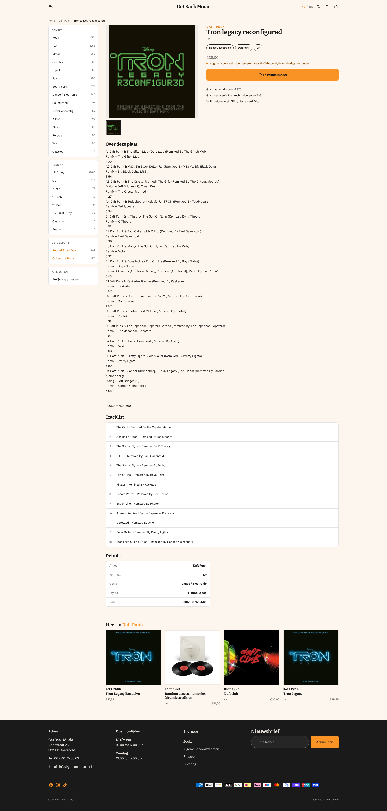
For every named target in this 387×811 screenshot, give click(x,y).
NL (303, 6)
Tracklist (115, 417)
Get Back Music (66, 799)
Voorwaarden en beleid (325, 799)
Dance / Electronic (220, 47)
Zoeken (188, 741)
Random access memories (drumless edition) (185, 696)
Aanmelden (324, 742)
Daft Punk (64, 20)
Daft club (231, 694)
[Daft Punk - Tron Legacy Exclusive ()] (133, 657)
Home (51, 20)
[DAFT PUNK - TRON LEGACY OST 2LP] (311, 657)
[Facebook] (50, 785)
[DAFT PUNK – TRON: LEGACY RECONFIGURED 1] (113, 127)
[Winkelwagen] (335, 6)
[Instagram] (57, 785)
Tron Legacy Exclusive (123, 694)
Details (113, 556)
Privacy (189, 756)
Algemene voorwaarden (201, 749)
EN (311, 6)
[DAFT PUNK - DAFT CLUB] (251, 657)
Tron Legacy (292, 694)
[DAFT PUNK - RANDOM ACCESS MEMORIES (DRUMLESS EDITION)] (192, 657)
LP (258, 47)
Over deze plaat (122, 144)
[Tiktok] (64, 785)
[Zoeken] (318, 6)
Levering (189, 764)
